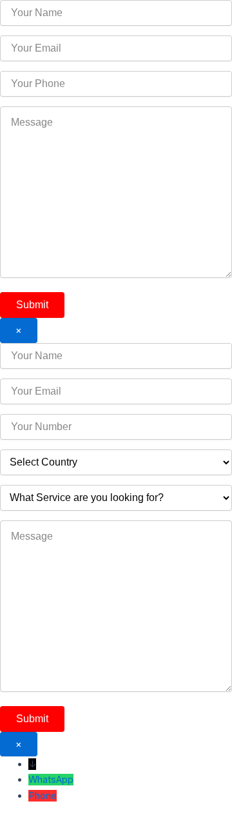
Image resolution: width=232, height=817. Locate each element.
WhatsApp (50, 779)
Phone (42, 796)
